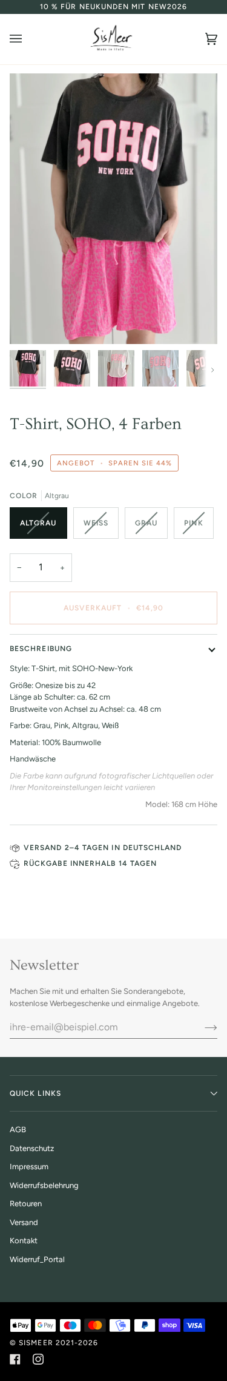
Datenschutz (32, 1148)
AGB (18, 1129)
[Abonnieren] (201, 1027)
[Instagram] (38, 1359)
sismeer (36, 1343)
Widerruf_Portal (37, 1259)
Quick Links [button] (35, 1093)
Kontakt (24, 1240)
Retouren (26, 1203)
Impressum (29, 1166)
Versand (24, 1222)
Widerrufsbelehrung (44, 1185)
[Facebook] (15, 1359)
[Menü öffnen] (28, 39)
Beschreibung (41, 648)
